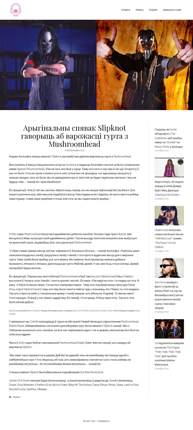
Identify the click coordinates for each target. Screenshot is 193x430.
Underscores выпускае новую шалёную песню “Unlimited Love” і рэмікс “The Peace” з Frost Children (169, 239)
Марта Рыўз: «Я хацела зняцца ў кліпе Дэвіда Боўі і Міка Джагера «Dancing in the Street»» (169, 188)
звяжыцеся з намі (172, 9)
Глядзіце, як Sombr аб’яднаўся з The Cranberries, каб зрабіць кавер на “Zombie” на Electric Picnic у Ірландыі (169, 138)
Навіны (140, 9)
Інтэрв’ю (126, 9)
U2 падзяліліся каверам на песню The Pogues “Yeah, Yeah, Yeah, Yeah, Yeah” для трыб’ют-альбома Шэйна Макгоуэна (169, 354)
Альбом (153, 9)
